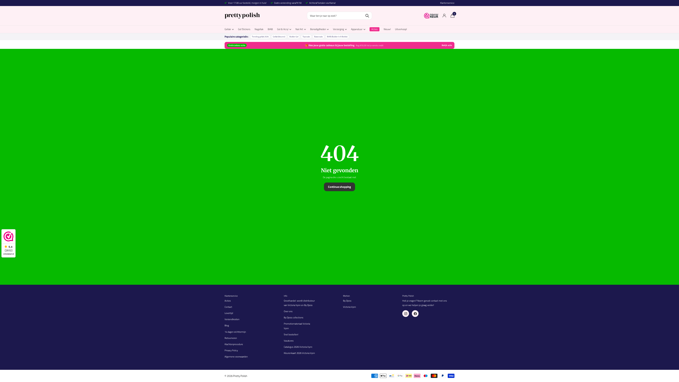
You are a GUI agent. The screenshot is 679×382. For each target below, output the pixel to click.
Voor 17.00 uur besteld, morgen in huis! (247, 3)
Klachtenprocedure (234, 344)
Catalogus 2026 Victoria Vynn (298, 347)
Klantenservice (447, 3)
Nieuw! (387, 29)
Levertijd (229, 313)
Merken (346, 295)
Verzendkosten (232, 319)
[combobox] (339, 16)
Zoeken (367, 16)
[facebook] (415, 313)
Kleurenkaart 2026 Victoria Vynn (299, 353)
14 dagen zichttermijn (235, 332)
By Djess (347, 300)
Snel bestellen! (291, 334)
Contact (228, 307)
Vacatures (289, 340)
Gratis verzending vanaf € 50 (287, 3)
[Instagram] (405, 313)
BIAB (270, 29)
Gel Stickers (244, 29)
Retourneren (231, 338)
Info (285, 295)
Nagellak (259, 29)
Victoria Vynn (349, 307)
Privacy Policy (231, 350)
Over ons (288, 311)
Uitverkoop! (401, 29)
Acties (228, 300)
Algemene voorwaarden (236, 356)
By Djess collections (293, 317)
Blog (227, 325)
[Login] (444, 16)
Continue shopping (339, 187)
